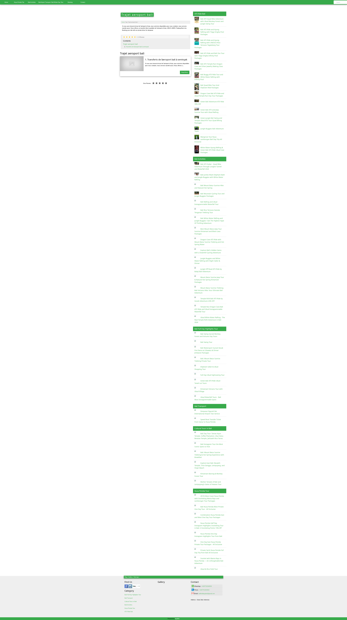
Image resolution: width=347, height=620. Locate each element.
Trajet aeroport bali (130, 44)
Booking (70, 2)
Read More (184, 72)
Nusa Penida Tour (130, 608)
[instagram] (130, 587)
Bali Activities (32, 2)
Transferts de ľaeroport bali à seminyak (137, 46)
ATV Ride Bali (129, 611)
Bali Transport (129, 598)
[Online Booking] (138, 587)
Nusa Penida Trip (19, 2)
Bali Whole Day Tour (57, 2)
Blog (126, 577)
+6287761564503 (207, 586)
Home (6, 2)
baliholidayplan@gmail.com (207, 593)
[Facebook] (126, 587)
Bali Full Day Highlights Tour (133, 594)
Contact (83, 2)
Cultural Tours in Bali (131, 601)
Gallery (130, 577)
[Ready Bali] (134, 587)
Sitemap (136, 577)
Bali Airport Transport (44, 2)
